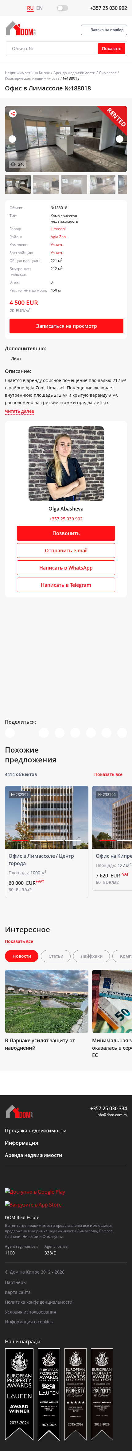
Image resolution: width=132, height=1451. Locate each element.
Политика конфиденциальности (38, 1302)
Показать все (108, 774)
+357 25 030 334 (108, 1108)
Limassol (58, 228)
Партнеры (16, 1282)
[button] (119, 139)
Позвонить (66, 533)
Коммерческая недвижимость (32, 78)
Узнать (57, 244)
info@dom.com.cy (112, 1114)
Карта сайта (18, 1292)
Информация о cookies (29, 1322)
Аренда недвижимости (74, 72)
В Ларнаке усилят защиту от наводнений (40, 1044)
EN (39, 8)
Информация (21, 1142)
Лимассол (108, 72)
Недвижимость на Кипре (27, 72)
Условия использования (30, 1312)
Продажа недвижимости (36, 1130)
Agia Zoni (59, 236)
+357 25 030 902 (108, 8)
